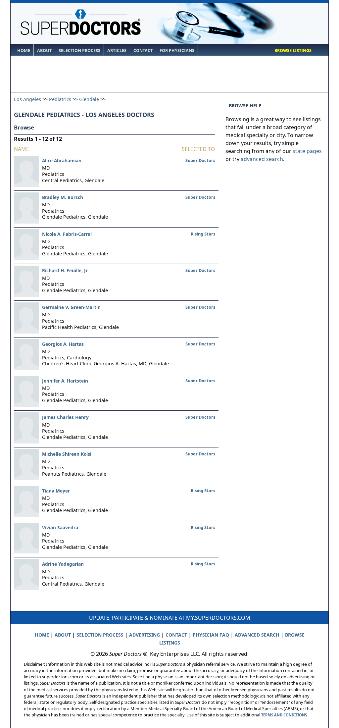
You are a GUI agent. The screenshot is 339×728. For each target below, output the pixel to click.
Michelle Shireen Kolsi (66, 454)
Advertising (144, 635)
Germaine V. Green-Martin (71, 307)
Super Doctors (200, 160)
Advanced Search (257, 635)
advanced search (262, 159)
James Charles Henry (65, 417)
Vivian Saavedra (60, 527)
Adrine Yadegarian (63, 564)
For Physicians (177, 50)
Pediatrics (60, 99)
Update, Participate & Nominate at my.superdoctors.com (169, 617)
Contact (143, 50)
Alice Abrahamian (61, 160)
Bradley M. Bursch (62, 197)
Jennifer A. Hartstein (65, 381)
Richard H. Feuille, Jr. (65, 270)
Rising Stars (203, 234)
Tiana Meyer (56, 491)
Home (23, 50)
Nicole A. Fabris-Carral (67, 234)
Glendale (89, 99)
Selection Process (79, 50)
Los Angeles (27, 99)
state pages (307, 151)
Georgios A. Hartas (63, 344)
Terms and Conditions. (284, 714)
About (44, 50)
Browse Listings (293, 50)
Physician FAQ (211, 635)
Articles (116, 50)
